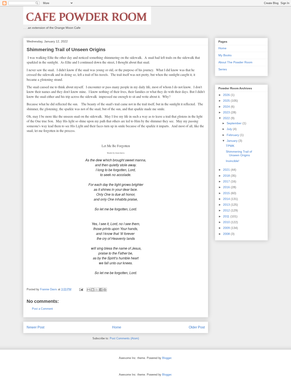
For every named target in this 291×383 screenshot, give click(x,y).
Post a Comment (42, 308)
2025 (227, 100)
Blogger (166, 358)
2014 (227, 199)
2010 (227, 222)
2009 (227, 228)
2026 (227, 95)
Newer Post (35, 327)
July (230, 129)
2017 (227, 181)
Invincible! (232, 161)
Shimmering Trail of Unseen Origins (239, 153)
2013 (227, 204)
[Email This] (88, 290)
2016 (227, 187)
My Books (225, 55)
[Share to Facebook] (101, 290)
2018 (227, 175)
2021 (227, 169)
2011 (226, 216)
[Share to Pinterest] (105, 290)
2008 (227, 234)
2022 (227, 118)
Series (222, 69)
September (234, 123)
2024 (227, 106)
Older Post (197, 327)
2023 (227, 112)
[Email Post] (81, 289)
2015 (227, 193)
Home (116, 327)
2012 (227, 210)
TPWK (230, 145)
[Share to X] (97, 290)
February (233, 135)
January (232, 140)
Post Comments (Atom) (124, 338)
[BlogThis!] (93, 290)
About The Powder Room (235, 62)
